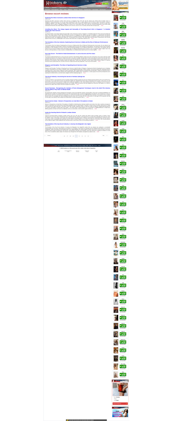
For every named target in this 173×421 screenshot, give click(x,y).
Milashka (123, 161)
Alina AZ (123, 331)
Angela (123, 258)
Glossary (95, 145)
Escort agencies (55, 9)
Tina (123, 15)
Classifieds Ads (87, 9)
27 (67, 136)
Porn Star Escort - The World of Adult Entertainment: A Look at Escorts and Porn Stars (70, 53)
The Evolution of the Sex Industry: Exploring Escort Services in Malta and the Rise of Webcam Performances (76, 42)
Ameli (123, 217)
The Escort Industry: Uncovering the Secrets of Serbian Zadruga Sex (65, 76)
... (61, 136)
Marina (123, 104)
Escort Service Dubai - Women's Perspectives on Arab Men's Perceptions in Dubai (69, 101)
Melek (123, 169)
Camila (123, 120)
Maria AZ (123, 307)
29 (73, 136)
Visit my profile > (123, 37)
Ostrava (77, 151)
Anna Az (123, 323)
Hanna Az (123, 315)
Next (103, 135)
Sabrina (123, 63)
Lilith (123, 282)
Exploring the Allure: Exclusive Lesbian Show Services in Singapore (65, 17)
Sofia (123, 96)
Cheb (68, 151)
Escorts (80, 9)
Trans (65, 9)
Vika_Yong (123, 363)
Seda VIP (123, 266)
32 (82, 136)
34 (88, 136)
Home (88, 1)
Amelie (123, 347)
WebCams (70, 9)
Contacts (98, 3)
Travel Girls (47, 9)
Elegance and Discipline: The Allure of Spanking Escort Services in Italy (66, 65)
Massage (83, 145)
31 (79, 136)
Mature (90, 145)
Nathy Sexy (123, 339)
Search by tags (79, 145)
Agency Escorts (60, 145)
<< (44, 135)
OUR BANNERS (105, 1)
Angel (123, 185)
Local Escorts (84, 7)
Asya (123, 153)
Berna (123, 299)
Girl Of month (103, 9)
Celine (123, 128)
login (104, 3)
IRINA (123, 31)
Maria (123, 234)
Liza (123, 201)
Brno (59, 151)
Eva (123, 88)
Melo (123, 136)
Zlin (96, 151)
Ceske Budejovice (68, 150)
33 (85, 136)
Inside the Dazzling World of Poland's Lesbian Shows (60, 112)
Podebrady (87, 150)
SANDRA (123, 39)
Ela (123, 80)
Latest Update (95, 9)
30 (76, 136)
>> (106, 135)
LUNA (123, 23)
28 (70, 136)
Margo (123, 250)
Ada (123, 274)
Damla (123, 355)
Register (93, 1)
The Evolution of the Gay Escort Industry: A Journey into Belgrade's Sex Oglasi (68, 124)
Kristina (122, 226)
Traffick (99, 145)
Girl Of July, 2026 (120, 380)
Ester (123, 209)
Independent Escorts (73, 7)
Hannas (123, 290)
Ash (58, 150)
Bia (123, 55)
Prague (87, 151)
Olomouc (77, 150)
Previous (49, 135)
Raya (123, 372)
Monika (123, 112)
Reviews (75, 9)
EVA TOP (123, 47)
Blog (93, 145)
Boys (61, 9)
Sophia (123, 177)
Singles (87, 145)
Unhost (96, 150)
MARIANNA (123, 242)
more (102, 25)
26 (64, 136)
